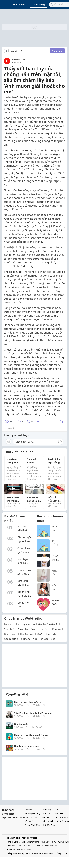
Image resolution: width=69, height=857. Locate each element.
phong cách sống (26, 628)
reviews (56, 628)
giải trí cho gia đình (49, 624)
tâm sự (46, 813)
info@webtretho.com (22, 849)
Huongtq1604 (18, 59)
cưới (39, 633)
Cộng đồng (39, 4)
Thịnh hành (18, 4)
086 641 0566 (51, 845)
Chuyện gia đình (21, 51)
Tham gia (57, 50)
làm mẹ (8, 624)
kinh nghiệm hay (25, 624)
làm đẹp (44, 628)
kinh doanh (10, 633)
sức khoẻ (9, 628)
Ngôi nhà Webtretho (13, 817)
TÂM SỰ (13, 51)
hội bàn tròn (27, 633)
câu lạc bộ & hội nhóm (17, 638)
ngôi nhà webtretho (44, 638)
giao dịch (50, 633)
